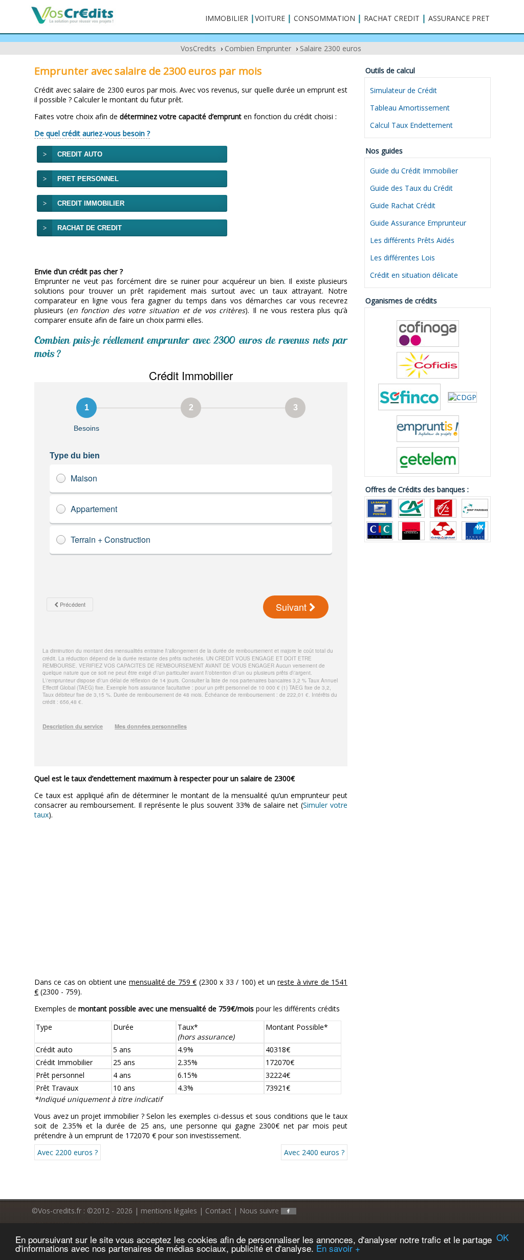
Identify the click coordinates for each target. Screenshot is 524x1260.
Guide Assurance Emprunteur (418, 223)
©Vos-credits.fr (57, 1210)
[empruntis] (428, 428)
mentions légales (169, 1210)
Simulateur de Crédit (403, 90)
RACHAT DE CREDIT (89, 228)
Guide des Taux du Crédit (411, 188)
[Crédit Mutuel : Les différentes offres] (443, 530)
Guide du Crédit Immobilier (414, 170)
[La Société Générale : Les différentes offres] (411, 530)
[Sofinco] (409, 396)
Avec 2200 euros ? (67, 1152)
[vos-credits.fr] (72, 14)
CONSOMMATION (324, 18)
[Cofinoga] (428, 333)
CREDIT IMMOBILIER (90, 203)
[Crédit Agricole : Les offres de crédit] (411, 507)
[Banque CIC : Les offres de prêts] (380, 530)
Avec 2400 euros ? (314, 1152)
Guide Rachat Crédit (402, 205)
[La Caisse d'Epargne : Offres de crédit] (443, 507)
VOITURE (270, 18)
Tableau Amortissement (410, 108)
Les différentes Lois (402, 257)
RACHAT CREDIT (392, 18)
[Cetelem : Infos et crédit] (428, 460)
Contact (218, 1210)
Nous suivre (260, 1210)
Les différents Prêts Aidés (412, 240)
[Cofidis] (428, 364)
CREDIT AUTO (79, 154)
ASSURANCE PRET (459, 18)
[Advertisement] (190, 898)
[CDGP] (462, 396)
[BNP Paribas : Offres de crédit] (475, 507)
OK (502, 1237)
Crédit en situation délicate (414, 275)
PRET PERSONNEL (88, 179)
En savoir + (338, 1248)
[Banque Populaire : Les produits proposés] (475, 530)
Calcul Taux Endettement (411, 125)
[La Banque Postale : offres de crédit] (380, 507)
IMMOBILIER (226, 18)
